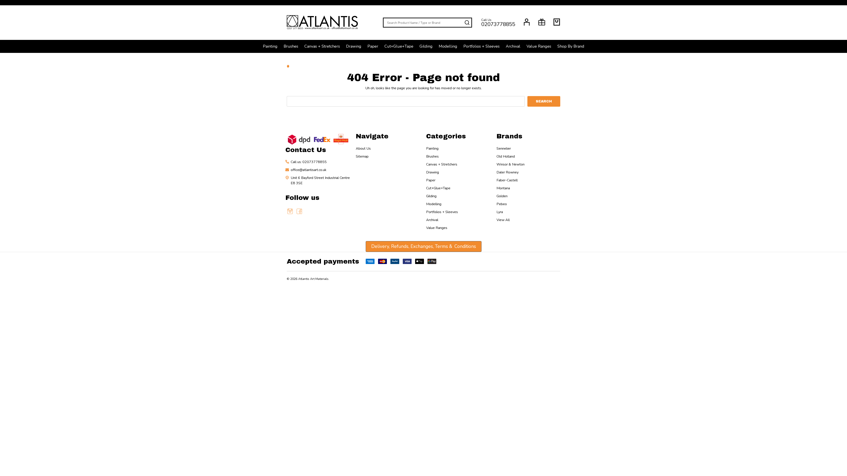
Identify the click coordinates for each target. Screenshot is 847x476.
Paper (372, 46)
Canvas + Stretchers (322, 46)
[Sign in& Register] (526, 22)
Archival (513, 46)
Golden (502, 196)
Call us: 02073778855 (309, 162)
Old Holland (506, 156)
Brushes (291, 46)
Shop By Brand (570, 46)
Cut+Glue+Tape (398, 46)
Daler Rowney (508, 172)
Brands (509, 136)
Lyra (500, 212)
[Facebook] (299, 211)
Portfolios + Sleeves (481, 46)
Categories (446, 136)
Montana (503, 188)
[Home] (289, 66)
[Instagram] (290, 211)
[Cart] (556, 22)
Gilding (426, 46)
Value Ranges (539, 46)
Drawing (353, 46)
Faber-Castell (507, 180)
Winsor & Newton (511, 164)
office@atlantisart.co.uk (308, 169)
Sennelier (504, 148)
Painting (270, 46)
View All (503, 220)
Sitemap (362, 156)
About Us (363, 148)
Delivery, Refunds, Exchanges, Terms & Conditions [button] (423, 246)
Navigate (372, 136)
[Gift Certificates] (541, 22)
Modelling (448, 46)
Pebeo (502, 204)
